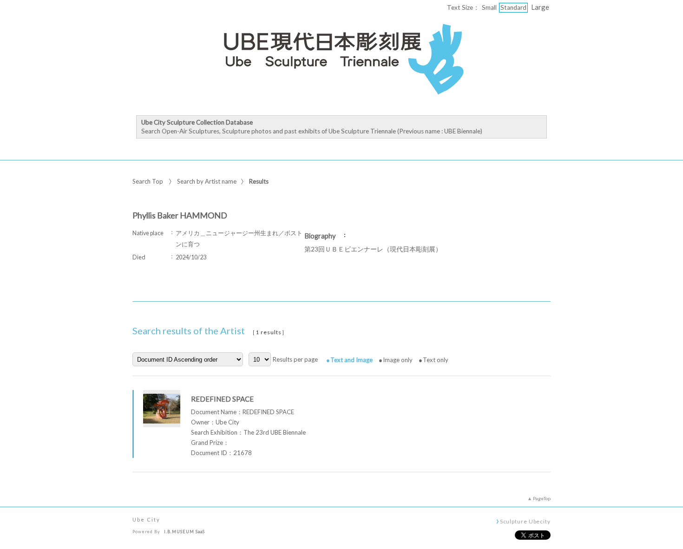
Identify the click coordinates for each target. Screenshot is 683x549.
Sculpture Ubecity (525, 521)
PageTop (542, 498)
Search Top (147, 181)
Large (540, 7)
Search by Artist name (206, 181)
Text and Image (351, 360)
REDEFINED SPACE (222, 399)
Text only (435, 360)
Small (489, 7)
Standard (513, 7)
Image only (398, 360)
